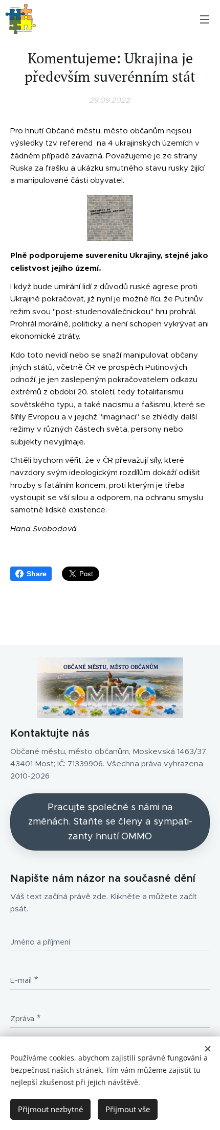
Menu (204, 19)
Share (37, 574)
